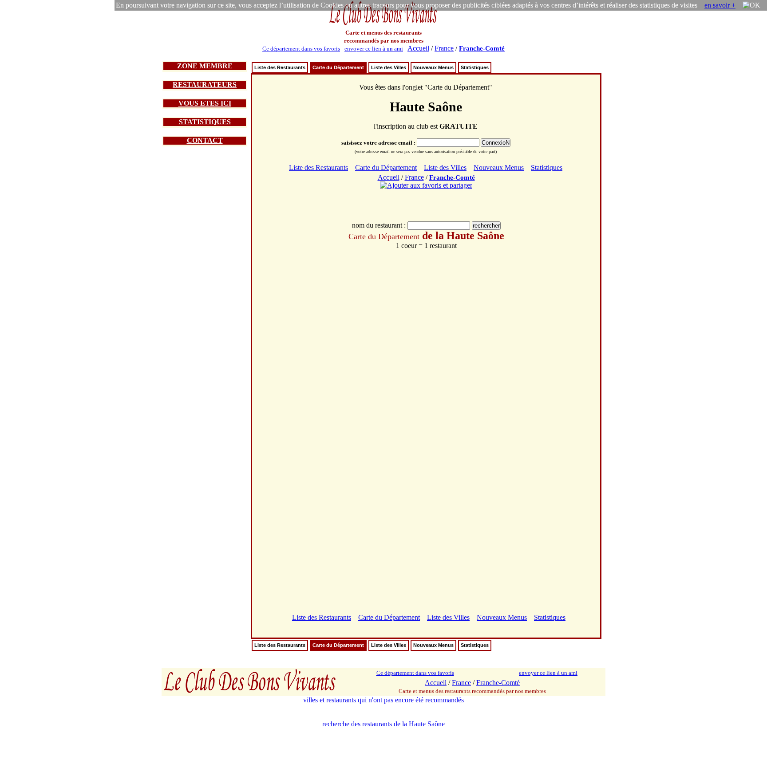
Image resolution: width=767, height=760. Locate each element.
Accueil (418, 48)
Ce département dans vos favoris (301, 48)
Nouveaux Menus (433, 67)
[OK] (751, 5)
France (444, 48)
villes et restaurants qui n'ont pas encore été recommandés (383, 700)
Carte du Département (338, 67)
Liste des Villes (388, 67)
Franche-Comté (482, 48)
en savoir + (719, 5)
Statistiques (475, 67)
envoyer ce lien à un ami (373, 48)
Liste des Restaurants (279, 67)
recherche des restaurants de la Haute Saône (383, 724)
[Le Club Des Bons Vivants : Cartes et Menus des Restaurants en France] (383, 24)
